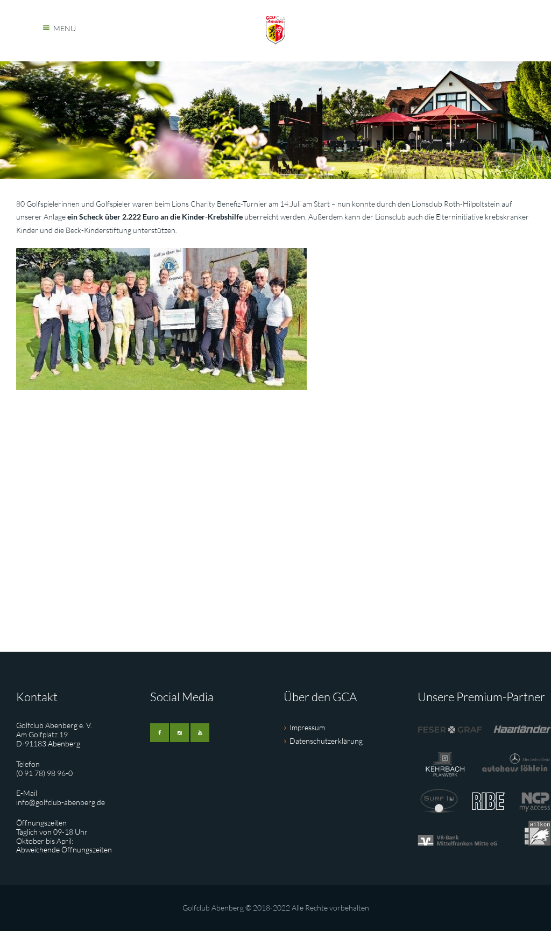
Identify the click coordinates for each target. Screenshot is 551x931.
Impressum (307, 727)
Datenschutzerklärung (326, 740)
